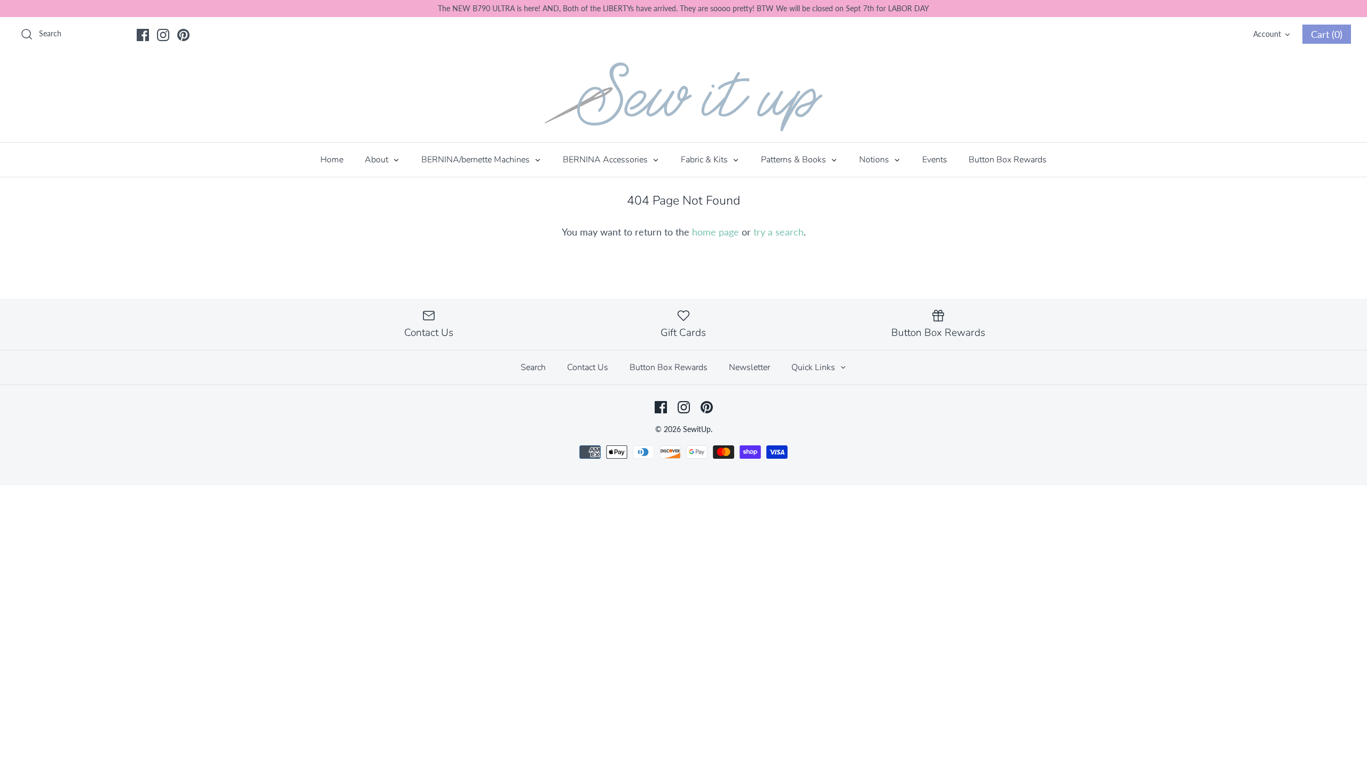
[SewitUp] (683, 96)
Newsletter (749, 367)
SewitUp (697, 429)
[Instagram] (163, 35)
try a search (778, 232)
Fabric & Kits (705, 160)
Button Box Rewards (1008, 160)
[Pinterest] (183, 35)
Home (331, 160)
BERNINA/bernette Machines (476, 160)
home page (715, 232)
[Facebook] (143, 35)
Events (934, 160)
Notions (875, 160)
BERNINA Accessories (606, 160)
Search (533, 367)
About (377, 160)
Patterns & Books (794, 160)
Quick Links (814, 367)
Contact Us (587, 367)
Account (1267, 33)
